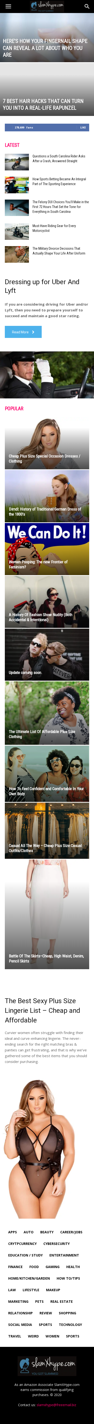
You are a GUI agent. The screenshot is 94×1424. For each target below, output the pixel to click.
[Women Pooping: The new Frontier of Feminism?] (47, 549)
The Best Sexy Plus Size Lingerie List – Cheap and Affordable (42, 1010)
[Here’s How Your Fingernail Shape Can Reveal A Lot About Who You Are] (47, 49)
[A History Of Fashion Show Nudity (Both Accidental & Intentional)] (47, 602)
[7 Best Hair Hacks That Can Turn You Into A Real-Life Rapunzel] (47, 110)
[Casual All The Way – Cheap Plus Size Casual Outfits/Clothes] (47, 831)
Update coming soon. (25, 672)
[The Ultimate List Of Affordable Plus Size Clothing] (47, 713)
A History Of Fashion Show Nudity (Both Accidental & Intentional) (40, 617)
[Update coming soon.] (47, 655)
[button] (8, 6)
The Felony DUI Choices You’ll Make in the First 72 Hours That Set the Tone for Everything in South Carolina (61, 207)
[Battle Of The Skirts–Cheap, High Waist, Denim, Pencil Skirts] (47, 914)
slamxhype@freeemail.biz (56, 1405)
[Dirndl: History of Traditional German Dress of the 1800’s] (47, 496)
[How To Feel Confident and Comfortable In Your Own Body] (47, 774)
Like (83, 127)
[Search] (87, 6)
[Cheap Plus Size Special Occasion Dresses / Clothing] (47, 443)
